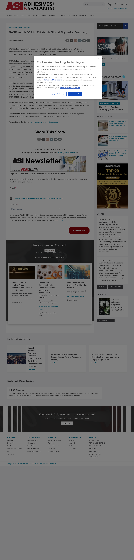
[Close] (99, 58)
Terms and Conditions (53, 80)
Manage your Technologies (57, 94)
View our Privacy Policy (70, 88)
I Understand (75, 94)
